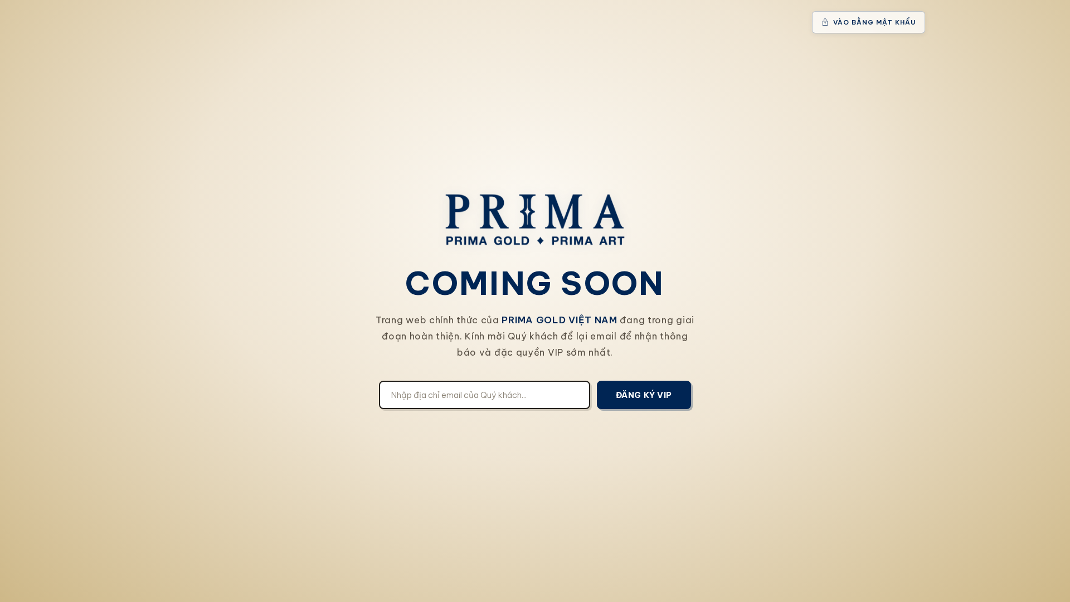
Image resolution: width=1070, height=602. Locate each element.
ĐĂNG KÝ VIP (644, 395)
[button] (868, 22)
